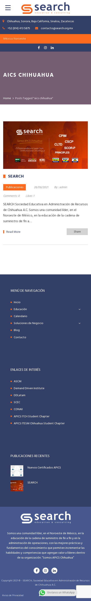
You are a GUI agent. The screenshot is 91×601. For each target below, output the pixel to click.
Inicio (17, 302)
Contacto (20, 337)
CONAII (18, 409)
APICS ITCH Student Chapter (31, 416)
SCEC (17, 402)
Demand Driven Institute (29, 388)
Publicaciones (14, 187)
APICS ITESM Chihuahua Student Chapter (39, 423)
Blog (17, 330)
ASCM (17, 381)
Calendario (20, 316)
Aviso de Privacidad (12, 595)
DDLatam (19, 395)
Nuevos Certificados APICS (44, 467)
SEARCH (33, 482)
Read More (13, 232)
